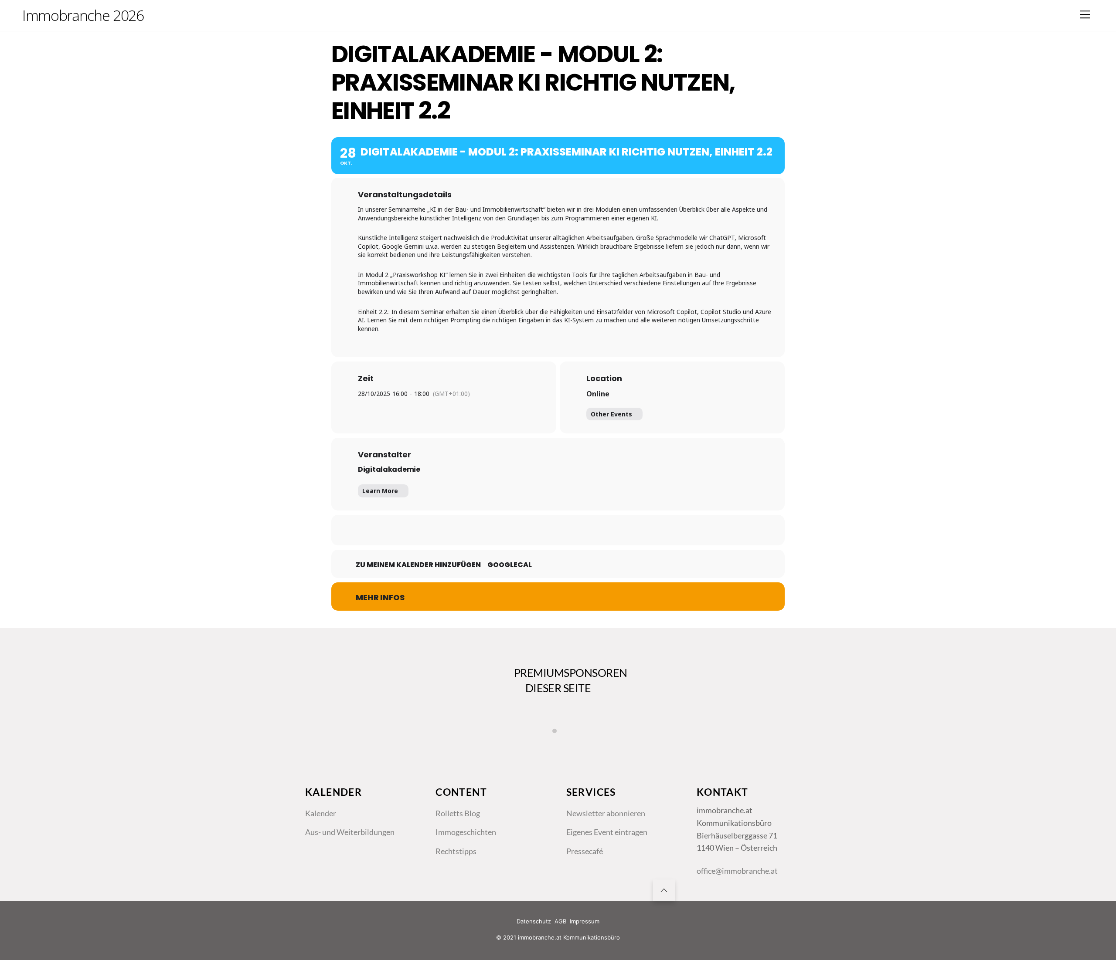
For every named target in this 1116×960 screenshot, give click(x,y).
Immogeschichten (466, 832)
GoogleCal (509, 565)
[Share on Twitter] (536, 530)
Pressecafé (584, 851)
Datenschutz (534, 921)
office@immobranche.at (737, 870)
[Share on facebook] (514, 530)
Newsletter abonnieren (605, 813)
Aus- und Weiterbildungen (350, 832)
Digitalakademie (389, 469)
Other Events (611, 414)
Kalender (320, 813)
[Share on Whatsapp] (580, 530)
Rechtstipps (456, 851)
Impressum (584, 921)
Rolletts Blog (458, 813)
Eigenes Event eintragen (606, 832)
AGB (560, 921)
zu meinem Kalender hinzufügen (418, 565)
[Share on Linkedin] (558, 530)
